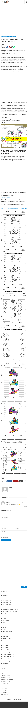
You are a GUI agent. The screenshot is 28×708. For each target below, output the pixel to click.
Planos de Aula (6, 647)
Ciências (4, 613)
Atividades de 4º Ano (7, 604)
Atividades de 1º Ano (5, 36)
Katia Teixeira (4, 690)
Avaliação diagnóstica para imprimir (10, 609)
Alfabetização (6, 595)
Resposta (25, 506)
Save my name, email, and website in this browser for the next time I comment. (14, 536)
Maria (7, 502)
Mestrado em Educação (8, 638)
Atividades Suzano (5, 683)
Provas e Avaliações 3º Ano (8, 656)
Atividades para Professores (7, 679)
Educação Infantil (6, 620)
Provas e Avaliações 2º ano (8, 654)
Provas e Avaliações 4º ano (8, 658)
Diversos (4, 618)
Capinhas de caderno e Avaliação (10, 611)
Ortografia (5, 642)
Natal (4, 640)
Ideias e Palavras (5, 688)
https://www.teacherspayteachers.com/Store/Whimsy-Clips (14, 208)
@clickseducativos (16, 699)
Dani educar (4, 686)
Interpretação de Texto (7, 631)
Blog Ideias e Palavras (6, 685)
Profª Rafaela (4, 692)
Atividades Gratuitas (6, 677)
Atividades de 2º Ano (7, 600)
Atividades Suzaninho (6, 681)
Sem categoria (6, 663)
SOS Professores (5, 694)
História (4, 629)
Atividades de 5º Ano (7, 606)
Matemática (13, 36)
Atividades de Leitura (6, 675)
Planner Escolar (6, 645)
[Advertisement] (14, 20)
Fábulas (4, 622)
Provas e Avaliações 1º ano (8, 652)
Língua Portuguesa (7, 633)
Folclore (4, 627)
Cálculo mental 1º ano (6, 197)
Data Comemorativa (7, 615)
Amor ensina (4, 673)
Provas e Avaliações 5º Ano (8, 661)
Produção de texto (7, 649)
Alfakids (3, 671)
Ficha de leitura (6, 624)
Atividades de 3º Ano (7, 602)
